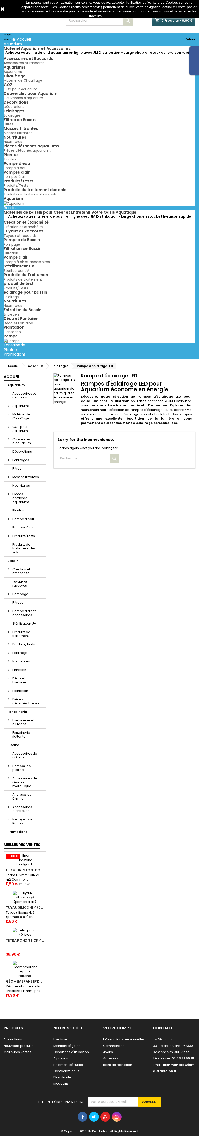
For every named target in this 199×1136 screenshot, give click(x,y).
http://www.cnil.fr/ (117, 16)
